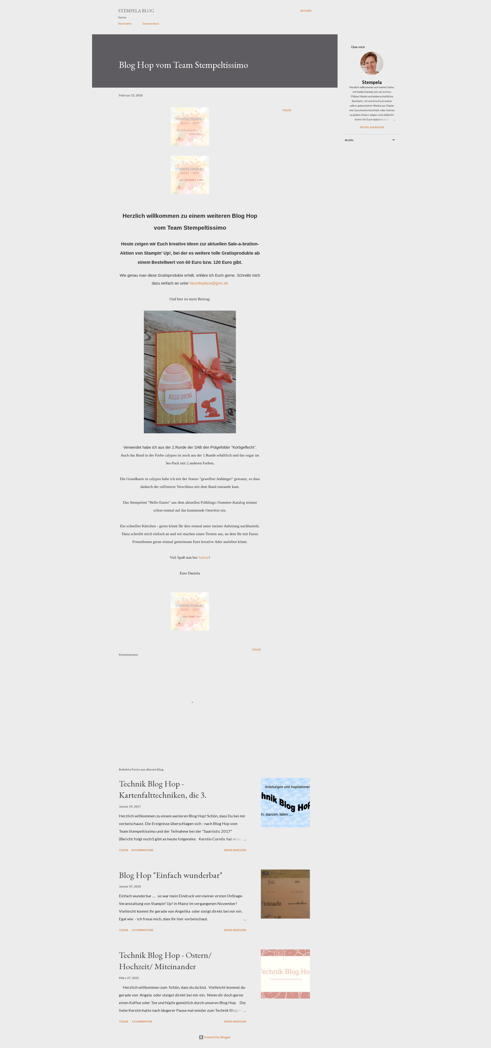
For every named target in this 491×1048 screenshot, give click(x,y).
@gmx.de (220, 283)
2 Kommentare (142, 930)
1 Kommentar (142, 1021)
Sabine (203, 557)
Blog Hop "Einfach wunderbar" (170, 874)
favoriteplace (201, 283)
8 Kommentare (142, 850)
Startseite (125, 23)
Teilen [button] (286, 110)
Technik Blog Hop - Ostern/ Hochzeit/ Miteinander (165, 960)
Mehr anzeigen (235, 850)
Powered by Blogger (217, 1037)
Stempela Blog (136, 11)
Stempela (372, 82)
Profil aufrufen (372, 127)
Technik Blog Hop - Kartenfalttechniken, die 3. (163, 789)
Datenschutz (151, 23)
